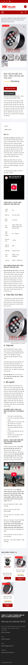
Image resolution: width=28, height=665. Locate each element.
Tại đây (11, 172)
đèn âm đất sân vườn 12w (16, 104)
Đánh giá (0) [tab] (8, 129)
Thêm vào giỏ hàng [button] (20, 579)
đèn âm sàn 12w (8, 106)
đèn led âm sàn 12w (17, 112)
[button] (24, 27)
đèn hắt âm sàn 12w (15, 110)
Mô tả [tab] (6, 126)
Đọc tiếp (7, 578)
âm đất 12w (9, 100)
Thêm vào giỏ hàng (10, 88)
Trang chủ (4, 18)
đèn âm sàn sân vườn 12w (13, 108)
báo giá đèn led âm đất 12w (13, 102)
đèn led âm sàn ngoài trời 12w (11, 113)
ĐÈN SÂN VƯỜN (12, 18)
